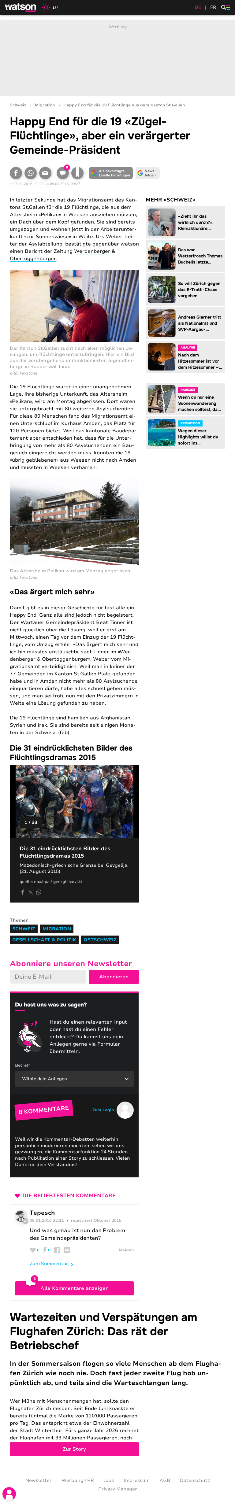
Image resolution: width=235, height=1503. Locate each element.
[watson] (21, 7)
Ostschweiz (100, 940)
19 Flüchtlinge (81, 207)
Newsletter (38, 1480)
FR (213, 7)
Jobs (109, 1480)
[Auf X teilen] (30, 892)
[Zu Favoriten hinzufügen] (77, 173)
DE (198, 7)
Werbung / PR (78, 1480)
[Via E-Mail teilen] (45, 173)
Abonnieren (114, 976)
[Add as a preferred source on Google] (111, 173)
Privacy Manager (117, 1489)
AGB (164, 1480)
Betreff (22, 1065)
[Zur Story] (117, 1383)
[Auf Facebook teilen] (16, 173)
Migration (45, 105)
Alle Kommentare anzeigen (74, 1288)
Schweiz (18, 105)
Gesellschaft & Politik (44, 940)
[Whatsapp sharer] (38, 892)
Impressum (137, 1480)
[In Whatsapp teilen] (30, 173)
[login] (9, 1494)
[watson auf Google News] (147, 173)
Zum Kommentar (49, 1264)
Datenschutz (195, 1480)
